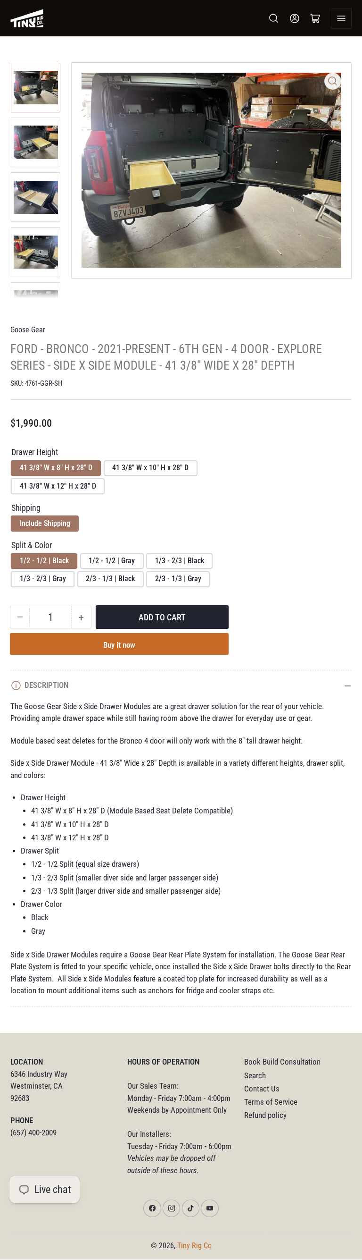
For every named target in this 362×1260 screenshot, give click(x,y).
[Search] (273, 18)
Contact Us (262, 1088)
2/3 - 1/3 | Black (110, 578)
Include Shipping (45, 523)
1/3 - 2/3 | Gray (43, 578)
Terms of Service (270, 1102)
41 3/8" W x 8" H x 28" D (56, 467)
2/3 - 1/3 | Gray (178, 578)
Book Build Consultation (282, 1061)
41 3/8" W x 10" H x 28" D (150, 467)
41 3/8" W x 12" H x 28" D (58, 486)
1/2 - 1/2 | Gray (112, 560)
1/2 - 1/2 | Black (44, 560)
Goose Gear (27, 329)
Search (255, 1075)
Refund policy (265, 1115)
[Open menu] (341, 18)
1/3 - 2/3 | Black (179, 560)
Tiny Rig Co (194, 1245)
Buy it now (119, 645)
